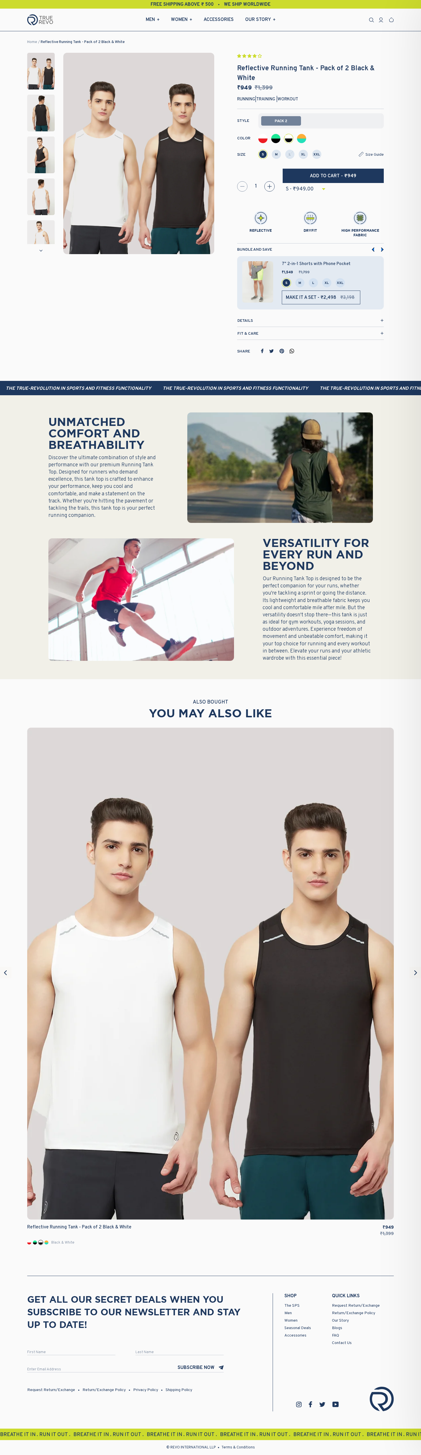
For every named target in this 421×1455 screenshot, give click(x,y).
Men (150, 20)
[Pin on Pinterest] (281, 351)
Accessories (219, 20)
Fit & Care (247, 333)
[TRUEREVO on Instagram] (299, 1404)
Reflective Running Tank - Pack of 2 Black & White (83, 42)
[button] (250, 56)
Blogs (337, 1328)
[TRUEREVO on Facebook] (310, 1404)
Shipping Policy (179, 1390)
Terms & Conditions (238, 1447)
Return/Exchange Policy (353, 1313)
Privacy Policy (145, 1390)
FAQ (335, 1335)
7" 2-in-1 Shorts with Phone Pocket (316, 264)
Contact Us (342, 1343)
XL (303, 154)
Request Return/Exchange (356, 1305)
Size (241, 154)
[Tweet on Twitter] (271, 351)
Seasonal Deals (297, 1328)
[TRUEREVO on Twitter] (322, 1404)
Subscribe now (196, 1368)
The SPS (292, 1305)
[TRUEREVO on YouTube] (335, 1404)
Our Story (258, 20)
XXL (316, 154)
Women (179, 20)
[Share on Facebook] (262, 351)
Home (32, 42)
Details (245, 320)
